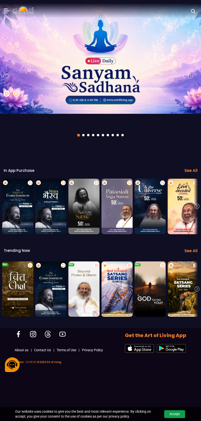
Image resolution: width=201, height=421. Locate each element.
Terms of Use (66, 350)
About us (21, 350)
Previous (6, 76)
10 (122, 135)
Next (191, 76)
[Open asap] (12, 364)
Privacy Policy (92, 350)
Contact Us (42, 350)
